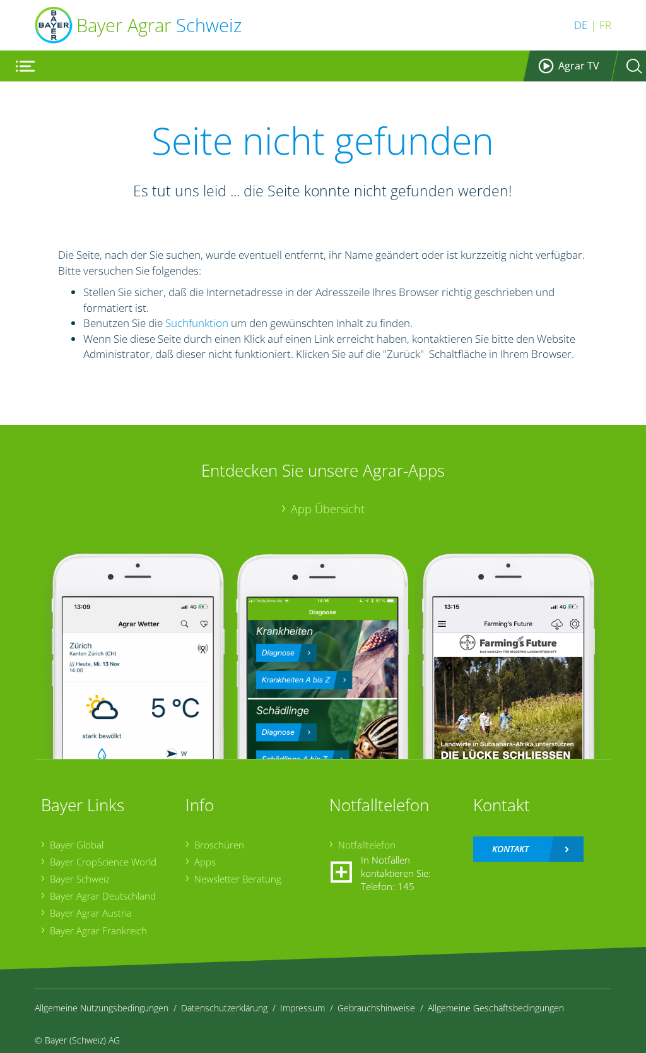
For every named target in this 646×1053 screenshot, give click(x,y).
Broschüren (219, 844)
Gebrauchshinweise (376, 1008)
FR (605, 25)
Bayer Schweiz (80, 878)
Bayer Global (76, 844)
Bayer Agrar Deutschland (103, 895)
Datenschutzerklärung (224, 1008)
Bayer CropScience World (103, 861)
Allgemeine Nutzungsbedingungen (101, 1008)
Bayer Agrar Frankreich (98, 930)
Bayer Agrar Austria (91, 913)
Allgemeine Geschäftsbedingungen (496, 1008)
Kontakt (510, 849)
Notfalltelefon (367, 844)
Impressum (302, 1008)
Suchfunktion (196, 323)
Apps (205, 861)
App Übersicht (328, 508)
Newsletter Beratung (237, 878)
